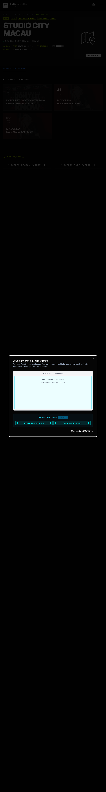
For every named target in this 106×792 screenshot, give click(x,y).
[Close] (94, 358)
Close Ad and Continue (82, 430)
